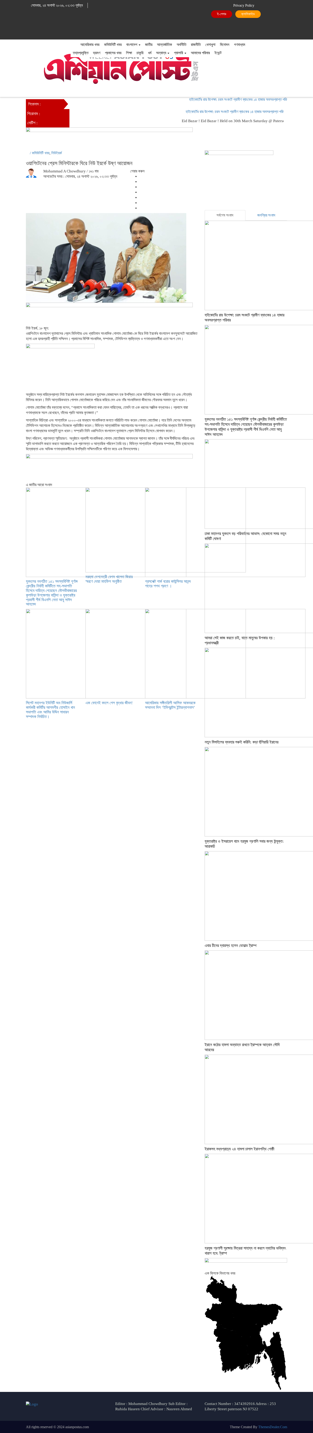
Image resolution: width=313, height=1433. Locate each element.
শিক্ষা (129, 53)
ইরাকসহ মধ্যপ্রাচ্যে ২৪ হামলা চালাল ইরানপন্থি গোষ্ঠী (239, 1149)
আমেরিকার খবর (89, 44)
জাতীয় (148, 44)
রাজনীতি (196, 44)
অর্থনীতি (181, 44)
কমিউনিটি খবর (113, 44)
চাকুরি (140, 53)
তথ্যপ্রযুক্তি (80, 53)
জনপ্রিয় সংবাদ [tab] (266, 215)
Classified (249, 14)
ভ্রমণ (96, 53)
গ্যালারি (179, 53)
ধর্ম (149, 53)
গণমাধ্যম (239, 44)
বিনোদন (224, 44)
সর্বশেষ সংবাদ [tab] (225, 215)
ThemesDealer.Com (272, 1427)
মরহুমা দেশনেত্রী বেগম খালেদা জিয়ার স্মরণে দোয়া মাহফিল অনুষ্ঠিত (109, 579)
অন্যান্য (161, 53)
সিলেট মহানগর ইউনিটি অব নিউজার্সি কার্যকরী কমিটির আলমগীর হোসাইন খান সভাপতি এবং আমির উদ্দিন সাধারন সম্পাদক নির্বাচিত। (50, 710)
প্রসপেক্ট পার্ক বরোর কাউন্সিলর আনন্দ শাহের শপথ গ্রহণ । (168, 583)
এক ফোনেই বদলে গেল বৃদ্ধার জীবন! (109, 703)
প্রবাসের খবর (113, 53)
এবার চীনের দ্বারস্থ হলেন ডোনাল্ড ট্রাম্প (230, 945)
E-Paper (221, 14)
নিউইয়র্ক (56, 153)
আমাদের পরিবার (200, 53)
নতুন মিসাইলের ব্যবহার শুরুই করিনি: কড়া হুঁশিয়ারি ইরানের (241, 742)
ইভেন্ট (218, 53)
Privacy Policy (243, 5)
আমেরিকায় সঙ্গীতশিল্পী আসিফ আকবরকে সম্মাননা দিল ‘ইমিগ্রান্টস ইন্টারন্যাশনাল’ (170, 705)
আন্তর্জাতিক (164, 44)
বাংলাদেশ (132, 44)
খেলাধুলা (210, 44)
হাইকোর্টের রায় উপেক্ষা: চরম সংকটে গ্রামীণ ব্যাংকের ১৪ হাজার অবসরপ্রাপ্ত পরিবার (227, 99)
